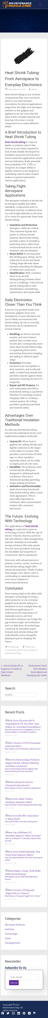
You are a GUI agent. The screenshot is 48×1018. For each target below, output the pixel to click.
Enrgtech (33, 650)
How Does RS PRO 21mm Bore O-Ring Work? (21, 822)
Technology (13, 647)
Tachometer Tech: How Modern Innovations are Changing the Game (36, 672)
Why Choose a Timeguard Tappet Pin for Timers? (23, 896)
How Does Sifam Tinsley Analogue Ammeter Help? (23, 805)
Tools (8, 938)
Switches (9, 929)
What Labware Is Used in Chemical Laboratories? (23, 788)
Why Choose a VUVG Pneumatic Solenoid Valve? (23, 749)
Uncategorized (12, 943)
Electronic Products (15, 924)
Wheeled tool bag (13, 653)
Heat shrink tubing (15, 142)
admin (34, 89)
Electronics (22, 650)
